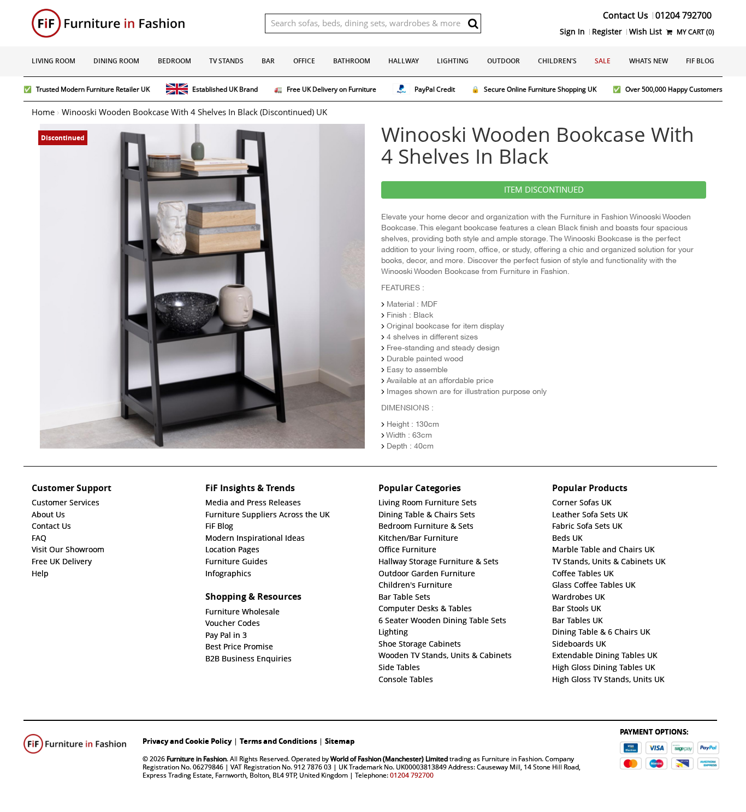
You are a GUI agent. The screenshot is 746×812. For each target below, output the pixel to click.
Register (607, 31)
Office (304, 60)
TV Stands (226, 60)
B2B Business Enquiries (248, 658)
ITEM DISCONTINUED (544, 190)
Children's (557, 60)
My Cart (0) (694, 32)
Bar (268, 60)
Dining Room (116, 60)
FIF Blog (700, 60)
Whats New (648, 60)
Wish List (645, 31)
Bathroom (351, 60)
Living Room (53, 60)
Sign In (572, 31)
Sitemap (339, 741)
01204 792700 (412, 775)
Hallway (403, 60)
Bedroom (174, 60)
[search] (473, 23)
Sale (603, 60)
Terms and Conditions (278, 741)
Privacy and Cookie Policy (187, 741)
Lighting (453, 60)
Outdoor (503, 60)
